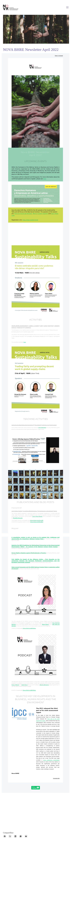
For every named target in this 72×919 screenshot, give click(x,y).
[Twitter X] (10, 836)
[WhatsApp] (20, 836)
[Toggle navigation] (67, 7)
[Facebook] (4, 836)
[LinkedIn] (15, 836)
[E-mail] (26, 836)
